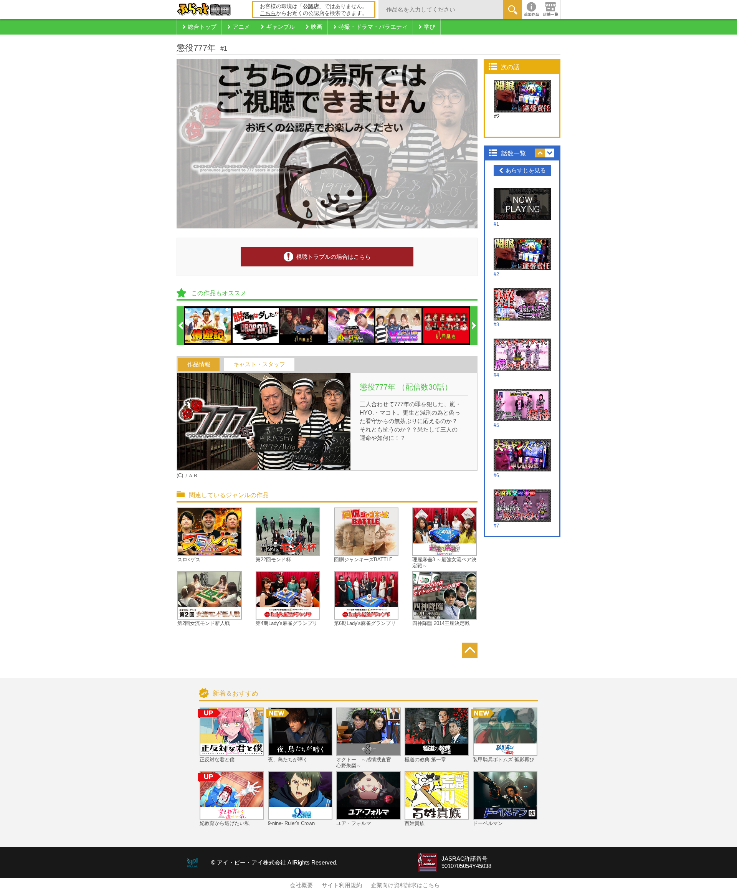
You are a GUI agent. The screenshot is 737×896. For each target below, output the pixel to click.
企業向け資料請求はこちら (405, 885)
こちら (268, 13)
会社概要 (301, 885)
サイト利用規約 (342, 885)
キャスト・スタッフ (259, 364)
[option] (208, 325)
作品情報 (198, 364)
